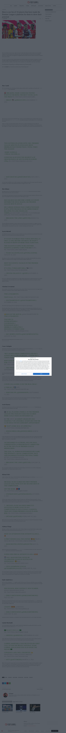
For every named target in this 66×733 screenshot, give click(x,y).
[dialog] (33, 366)
